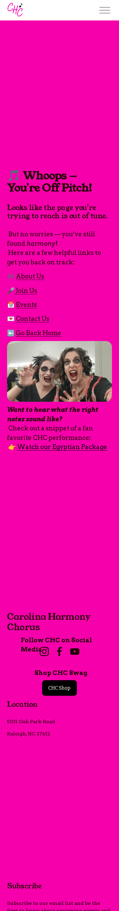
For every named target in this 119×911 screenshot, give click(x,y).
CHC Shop (59, 688)
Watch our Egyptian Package (62, 447)
